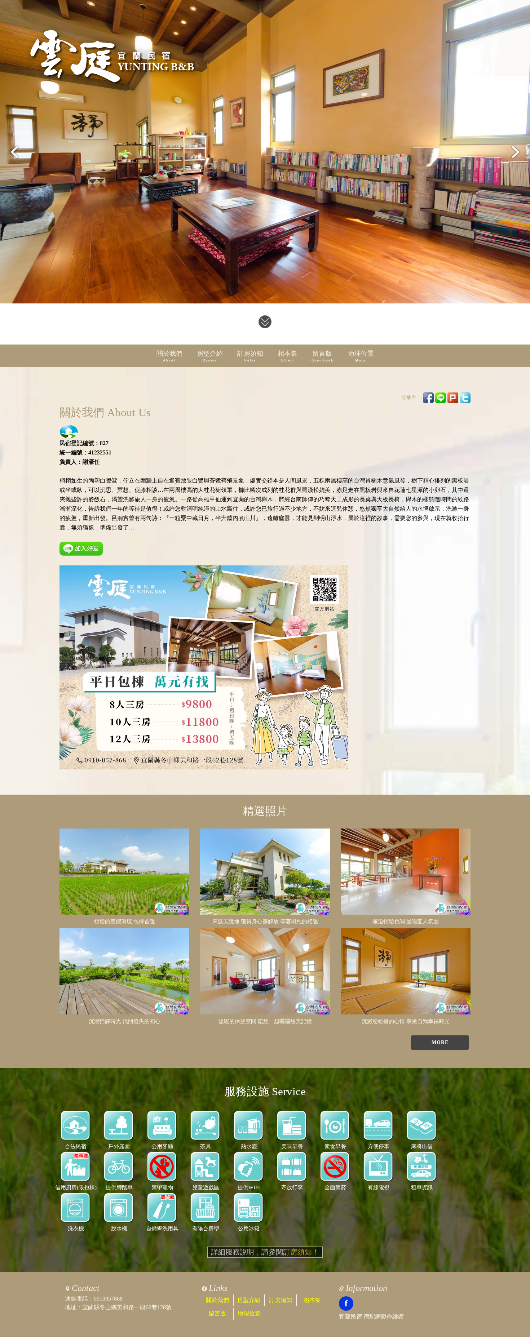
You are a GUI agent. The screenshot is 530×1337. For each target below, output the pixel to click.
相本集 (287, 356)
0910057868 (108, 1299)
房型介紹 (210, 356)
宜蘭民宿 (350, 1317)
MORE (440, 1042)
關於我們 (169, 356)
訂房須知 (250, 356)
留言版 (323, 356)
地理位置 (361, 356)
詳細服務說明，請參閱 (265, 1252)
